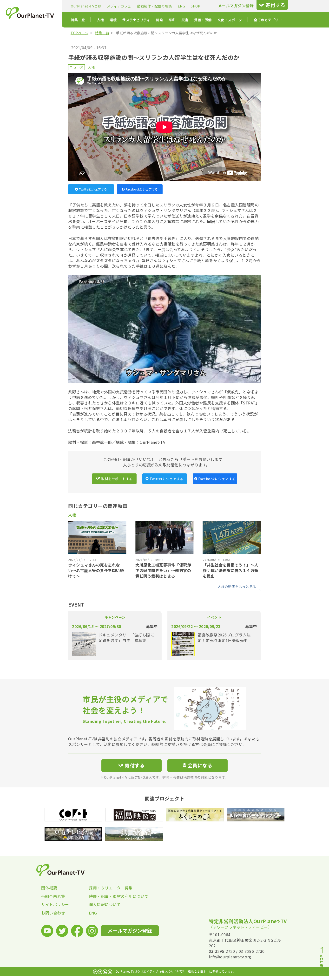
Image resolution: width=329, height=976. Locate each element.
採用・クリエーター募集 (111, 888)
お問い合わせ (53, 913)
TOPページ (79, 32)
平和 (172, 19)
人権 (100, 19)
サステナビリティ (136, 19)
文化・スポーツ (229, 19)
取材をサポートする (117, 478)
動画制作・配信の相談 (154, 6)
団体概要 (49, 888)
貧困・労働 (203, 19)
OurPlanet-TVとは (86, 6)
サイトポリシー (55, 904)
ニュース (76, 67)
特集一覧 (78, 19)
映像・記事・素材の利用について (113, 896)
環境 (113, 19)
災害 (184, 19)
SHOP (195, 6)
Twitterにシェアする (93, 189)
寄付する (275, 4)
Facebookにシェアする (142, 189)
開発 (159, 19)
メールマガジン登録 (236, 5)
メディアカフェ (119, 6)
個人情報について (105, 904)
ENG (181, 6)
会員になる (200, 765)
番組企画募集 (53, 896)
